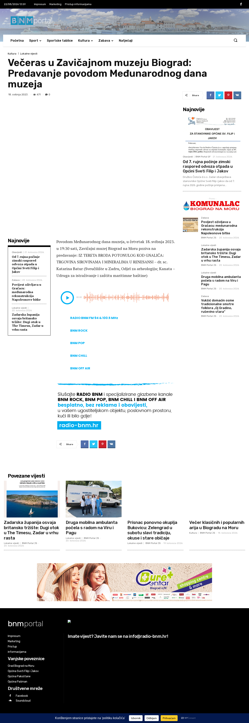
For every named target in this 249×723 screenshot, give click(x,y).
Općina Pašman (17, 681)
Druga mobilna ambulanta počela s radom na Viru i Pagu (221, 280)
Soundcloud (23, 700)
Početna (17, 40)
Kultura (84, 40)
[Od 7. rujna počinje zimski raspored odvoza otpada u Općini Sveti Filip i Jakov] (212, 133)
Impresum (40, 4)
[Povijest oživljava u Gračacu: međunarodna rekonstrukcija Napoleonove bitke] (190, 224)
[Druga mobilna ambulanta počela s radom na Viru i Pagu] (190, 279)
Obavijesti (17, 252)
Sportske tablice (60, 40)
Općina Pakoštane (19, 676)
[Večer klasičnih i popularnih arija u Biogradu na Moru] (217, 499)
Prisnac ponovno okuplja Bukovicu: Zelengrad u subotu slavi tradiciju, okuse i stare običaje (152, 530)
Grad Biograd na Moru (21, 666)
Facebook (22, 696)
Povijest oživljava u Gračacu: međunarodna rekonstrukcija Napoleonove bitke (26, 292)
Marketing (55, 4)
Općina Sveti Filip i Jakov (23, 671)
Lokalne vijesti (28, 53)
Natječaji (125, 40)
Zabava (104, 40)
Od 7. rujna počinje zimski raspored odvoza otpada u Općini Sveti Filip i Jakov (26, 264)
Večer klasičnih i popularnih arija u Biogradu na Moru (216, 525)
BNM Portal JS (208, 237)
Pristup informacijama (78, 4)
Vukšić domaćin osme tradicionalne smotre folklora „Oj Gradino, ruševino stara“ (217, 306)
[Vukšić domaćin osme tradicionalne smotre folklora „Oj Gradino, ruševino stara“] (190, 302)
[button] (235, 40)
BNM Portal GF (203, 156)
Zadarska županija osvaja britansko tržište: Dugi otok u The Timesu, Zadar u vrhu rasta (27, 322)
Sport (33, 40)
